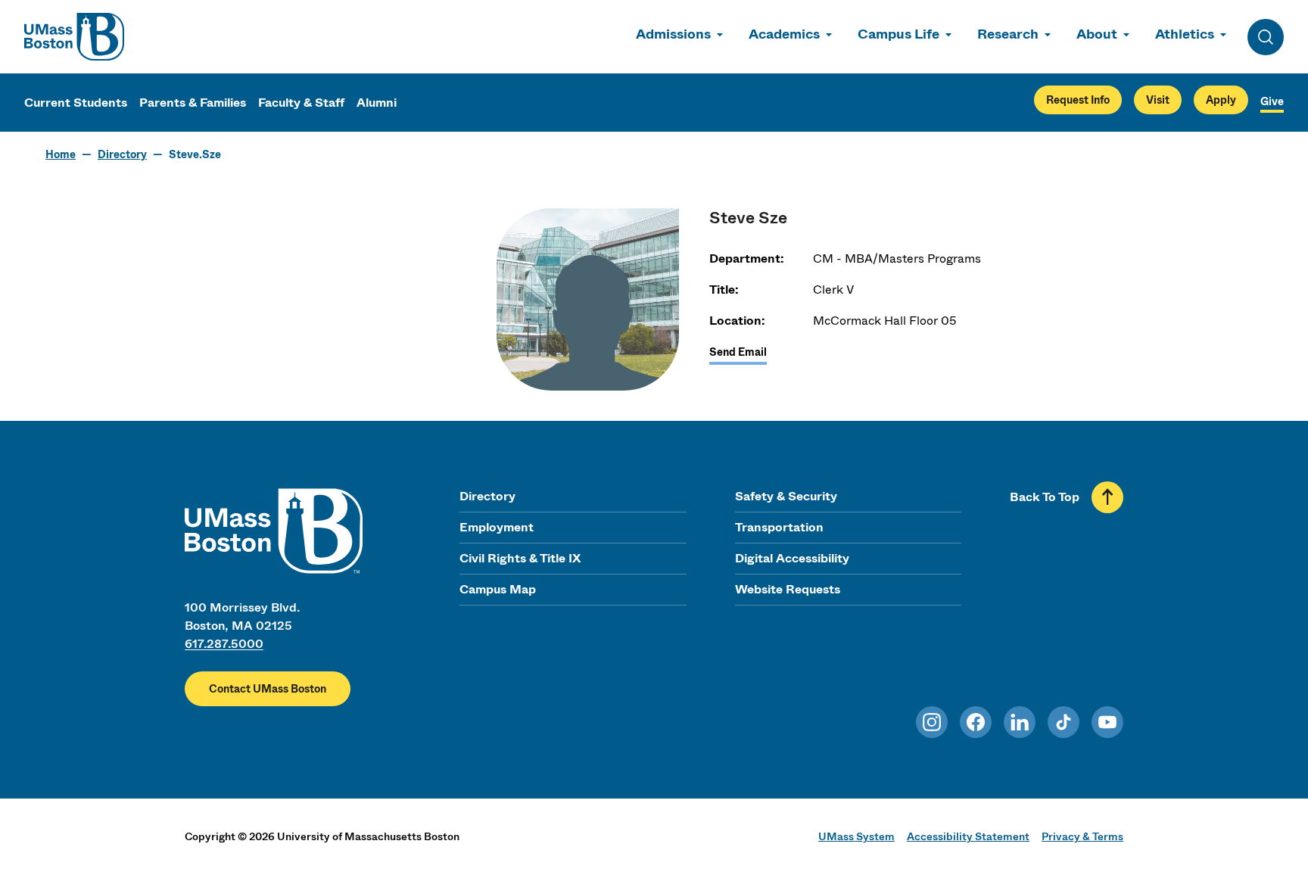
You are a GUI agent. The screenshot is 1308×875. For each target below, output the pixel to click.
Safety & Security (786, 496)
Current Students (75, 102)
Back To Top (1044, 497)
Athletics (1184, 34)
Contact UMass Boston (267, 688)
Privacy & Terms (1082, 836)
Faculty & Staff (301, 102)
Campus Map (497, 589)
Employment (496, 527)
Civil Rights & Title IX (520, 558)
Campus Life (898, 34)
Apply (1221, 99)
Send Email (738, 352)
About (1096, 34)
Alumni (377, 102)
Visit (1157, 99)
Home (60, 154)
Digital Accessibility (792, 558)
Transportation (779, 527)
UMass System (856, 836)
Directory (122, 154)
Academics (784, 34)
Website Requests (787, 589)
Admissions (673, 34)
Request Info (1078, 99)
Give (1272, 101)
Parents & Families (192, 102)
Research (1008, 34)
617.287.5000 (224, 643)
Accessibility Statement (968, 836)
